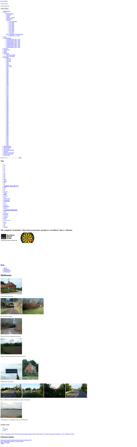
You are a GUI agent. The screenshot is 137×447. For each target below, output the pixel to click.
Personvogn (5, 216)
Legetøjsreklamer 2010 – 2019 (13, 47)
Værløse (5, 227)
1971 (7, 87)
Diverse (5, 36)
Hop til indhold (4, 1)
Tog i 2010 (11, 31)
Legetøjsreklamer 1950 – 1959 (13, 39)
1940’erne (8, 65)
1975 (7, 92)
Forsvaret (5, 48)
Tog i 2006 (11, 26)
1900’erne (8, 58)
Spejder (5, 51)
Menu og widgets (4, 8)
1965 (7, 79)
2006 (7, 132)
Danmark (5, 192)
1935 (7, 62)
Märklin (5, 214)
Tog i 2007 (11, 27)
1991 (7, 112)
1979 (7, 98)
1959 (7, 71)
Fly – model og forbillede (9, 56)
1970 (7, 85)
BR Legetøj (5, 191)
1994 (7, 116)
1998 (7, 121)
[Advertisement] (11, 253)
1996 (7, 119)
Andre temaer (6, 148)
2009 (7, 136)
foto (4, 197)
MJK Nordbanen (7, 147)
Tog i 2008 (11, 29)
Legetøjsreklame (10, 210)
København (6, 206)
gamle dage (6, 198)
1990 (7, 111)
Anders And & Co (11, 186)
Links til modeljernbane (8, 150)
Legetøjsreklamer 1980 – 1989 (13, 43)
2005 (7, 130)
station (4, 222)
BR (3, 190)
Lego (4, 211)
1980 (7, 97)
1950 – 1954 (9, 66)
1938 (7, 63)
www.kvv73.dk (4, 3)
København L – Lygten (14, 35)
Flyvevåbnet (5, 195)
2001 (7, 125)
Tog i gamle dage (13, 21)
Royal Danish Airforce (7, 220)
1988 (7, 108)
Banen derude (9, 18)
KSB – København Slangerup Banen (14, 34)
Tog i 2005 (11, 25)
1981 (7, 99)
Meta (2, 265)
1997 (7, 120)
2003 (7, 128)
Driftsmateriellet (9, 13)
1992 (7, 114)
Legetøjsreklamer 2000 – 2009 (13, 45)
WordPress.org (6, 271)
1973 (7, 89)
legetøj (5, 208)
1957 (7, 69)
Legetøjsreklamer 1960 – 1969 (13, 40)
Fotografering (6, 49)
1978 (7, 96)
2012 (7, 139)
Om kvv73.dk (6, 155)
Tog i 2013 (11, 33)
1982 (7, 101)
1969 (7, 84)
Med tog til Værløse (10, 54)
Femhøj (52, 434)
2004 (7, 129)
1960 (7, 72)
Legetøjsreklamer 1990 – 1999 (13, 44)
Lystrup (63, 434)
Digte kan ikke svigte (8, 154)
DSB (4, 194)
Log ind (5, 267)
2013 (7, 141)
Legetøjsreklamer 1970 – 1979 (13, 42)
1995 (7, 118)
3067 (4, 182)
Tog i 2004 (11, 24)
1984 (7, 103)
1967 (7, 81)
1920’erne (8, 61)
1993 (7, 115)
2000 (7, 124)
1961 (7, 74)
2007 (7, 133)
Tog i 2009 (11, 30)
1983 (7, 102)
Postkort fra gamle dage (8, 152)
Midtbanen (68, 434)
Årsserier (8, 20)
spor (4, 221)
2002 (7, 127)
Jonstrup (4, 202)
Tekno (4, 224)
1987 (7, 107)
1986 (7, 106)
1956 (7, 67)
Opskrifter (5, 151)
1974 (7, 90)
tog (4, 225)
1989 (7, 110)
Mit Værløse (6, 53)
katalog (4, 203)
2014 (7, 142)
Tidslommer (6, 57)
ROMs (4, 218)
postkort (5, 217)
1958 (7, 70)
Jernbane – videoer (10, 17)
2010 (7, 137)
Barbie (4, 187)
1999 (7, 123)
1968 (7, 83)
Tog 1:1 (5, 12)
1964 (7, 78)
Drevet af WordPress (5, 442)
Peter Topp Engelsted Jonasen (24, 434)
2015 (7, 143)
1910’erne (8, 60)
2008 (7, 134)
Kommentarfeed (7, 270)
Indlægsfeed (6, 269)
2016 (7, 145)
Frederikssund (58, 434)
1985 (7, 105)
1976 (7, 93)
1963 (7, 76)
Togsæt (8, 16)
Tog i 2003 (11, 22)
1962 (7, 75)
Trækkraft (8, 15)
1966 (7, 80)
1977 (7, 94)
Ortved (72, 434)
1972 (7, 88)
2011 (7, 138)
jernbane (6, 201)
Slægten (5, 52)
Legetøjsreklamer (7, 38)
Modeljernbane (6, 11)
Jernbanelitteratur (7, 146)
